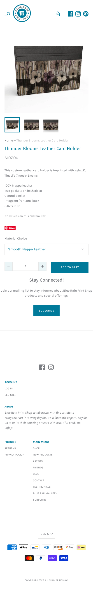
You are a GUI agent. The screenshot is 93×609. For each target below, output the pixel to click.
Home (9, 140)
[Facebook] (42, 368)
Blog (36, 473)
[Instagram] (51, 368)
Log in (9, 388)
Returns (10, 448)
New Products (43, 454)
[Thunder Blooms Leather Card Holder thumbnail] (12, 124)
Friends (38, 467)
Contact (38, 480)
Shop (36, 448)
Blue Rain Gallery (45, 493)
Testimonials (42, 486)
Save (12, 228)
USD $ (44, 534)
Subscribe (39, 499)
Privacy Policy (14, 454)
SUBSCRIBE (46, 310)
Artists (38, 461)
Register (10, 394)
